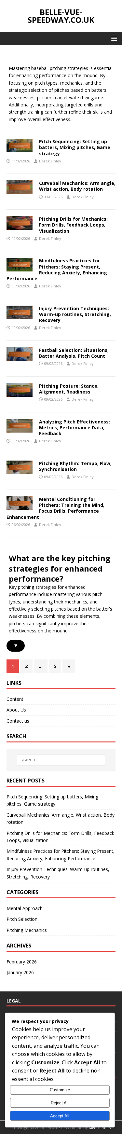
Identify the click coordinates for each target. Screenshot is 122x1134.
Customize (60, 1089)
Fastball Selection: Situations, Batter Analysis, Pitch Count (74, 353)
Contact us (18, 721)
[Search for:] (61, 760)
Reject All (60, 1102)
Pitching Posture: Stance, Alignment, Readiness (69, 389)
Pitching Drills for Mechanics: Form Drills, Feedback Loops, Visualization (73, 225)
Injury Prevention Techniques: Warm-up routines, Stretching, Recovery (75, 314)
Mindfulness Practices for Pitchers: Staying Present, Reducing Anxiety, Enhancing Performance (57, 269)
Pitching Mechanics (27, 930)
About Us (16, 710)
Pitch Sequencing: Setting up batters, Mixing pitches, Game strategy (74, 147)
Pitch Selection (22, 919)
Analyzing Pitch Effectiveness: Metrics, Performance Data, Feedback (74, 427)
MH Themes (100, 1127)
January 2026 (20, 972)
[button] (113, 38)
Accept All (59, 1115)
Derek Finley (50, 161)
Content (15, 699)
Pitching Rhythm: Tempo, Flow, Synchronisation (75, 466)
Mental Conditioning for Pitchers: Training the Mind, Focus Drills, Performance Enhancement (55, 508)
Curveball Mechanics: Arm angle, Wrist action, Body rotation (77, 186)
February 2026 (22, 962)
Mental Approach (25, 908)
